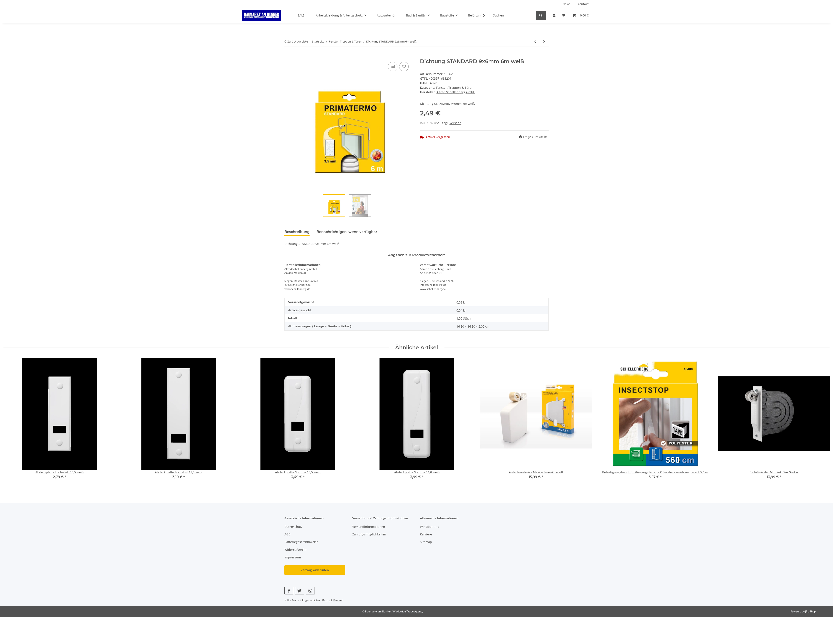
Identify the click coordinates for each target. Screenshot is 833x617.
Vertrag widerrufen (315, 570)
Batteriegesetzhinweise (301, 542)
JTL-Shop (810, 611)
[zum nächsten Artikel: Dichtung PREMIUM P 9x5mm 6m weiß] (544, 41)
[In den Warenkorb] (287, 56)
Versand (455, 123)
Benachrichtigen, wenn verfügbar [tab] (346, 232)
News (566, 4)
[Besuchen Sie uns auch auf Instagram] (310, 590)
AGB (287, 534)
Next (822, 421)
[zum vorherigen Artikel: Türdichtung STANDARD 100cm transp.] (535, 41)
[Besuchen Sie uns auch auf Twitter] (299, 590)
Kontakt (583, 4)
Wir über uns (429, 527)
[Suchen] (541, 15)
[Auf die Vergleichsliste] (392, 66)
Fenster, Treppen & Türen (454, 87)
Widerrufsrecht (295, 550)
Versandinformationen (368, 527)
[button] (554, 15)
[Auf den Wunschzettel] (404, 66)
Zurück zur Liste (297, 41)
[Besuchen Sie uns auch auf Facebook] (288, 590)
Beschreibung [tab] (297, 232)
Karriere (426, 534)
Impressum (292, 557)
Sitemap (426, 542)
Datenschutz (293, 527)
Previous (10, 421)
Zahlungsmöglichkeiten (369, 534)
